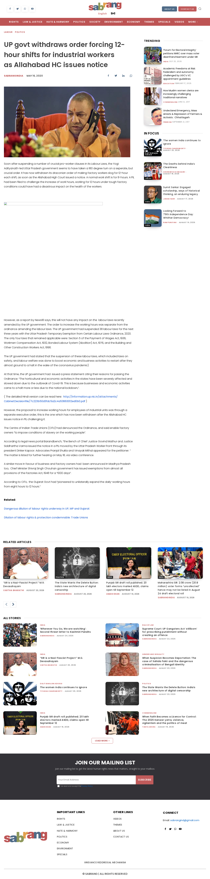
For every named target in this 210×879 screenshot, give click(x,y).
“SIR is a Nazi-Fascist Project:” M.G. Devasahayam (61, 659)
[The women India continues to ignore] (153, 147)
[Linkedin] (123, 75)
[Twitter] (17, 9)
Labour (8, 32)
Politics (20, 32)
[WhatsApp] (25, 9)
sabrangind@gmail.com (184, 820)
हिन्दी (113, 13)
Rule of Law (148, 625)
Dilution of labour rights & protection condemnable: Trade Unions (46, 517)
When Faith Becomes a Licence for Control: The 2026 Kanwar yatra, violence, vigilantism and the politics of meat (169, 720)
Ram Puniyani (170, 222)
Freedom (167, 122)
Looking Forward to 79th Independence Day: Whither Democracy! (178, 214)
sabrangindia (63, 594)
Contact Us (187, 9)
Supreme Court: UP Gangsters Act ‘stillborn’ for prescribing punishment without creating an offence (169, 632)
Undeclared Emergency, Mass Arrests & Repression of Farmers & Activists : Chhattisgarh (182, 114)
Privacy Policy (87, 786)
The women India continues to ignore (63, 687)
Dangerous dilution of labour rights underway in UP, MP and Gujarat (47, 509)
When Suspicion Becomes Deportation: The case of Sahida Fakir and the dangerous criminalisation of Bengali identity (169, 661)
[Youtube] (32, 9)
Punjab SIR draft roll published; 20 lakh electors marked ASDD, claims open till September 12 (127, 586)
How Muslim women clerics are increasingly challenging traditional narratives (181, 94)
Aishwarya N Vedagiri (174, 172)
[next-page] (13, 604)
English (102, 13)
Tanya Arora (149, 727)
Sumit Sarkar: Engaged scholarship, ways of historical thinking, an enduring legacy (181, 191)
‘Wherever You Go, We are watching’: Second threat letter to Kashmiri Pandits (65, 630)
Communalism (170, 102)
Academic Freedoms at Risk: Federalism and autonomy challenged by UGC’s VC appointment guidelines (179, 74)
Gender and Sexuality (153, 654)
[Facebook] (10, 9)
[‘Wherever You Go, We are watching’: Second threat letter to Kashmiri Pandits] (20, 635)
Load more (101, 740)
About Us (169, 9)
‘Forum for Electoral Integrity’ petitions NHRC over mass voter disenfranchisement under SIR (181, 53)
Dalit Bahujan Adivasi (151, 154)
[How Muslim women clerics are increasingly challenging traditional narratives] (153, 96)
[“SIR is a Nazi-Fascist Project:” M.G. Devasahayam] (25, 563)
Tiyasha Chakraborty (174, 148)
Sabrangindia (13, 75)
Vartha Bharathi (13, 590)
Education (168, 83)
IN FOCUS (151, 133)
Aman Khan (113, 594)
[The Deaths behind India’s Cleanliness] (153, 171)
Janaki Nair (169, 199)
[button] (200, 9)
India (165, 61)
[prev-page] (6, 604)
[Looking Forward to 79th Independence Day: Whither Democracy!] (153, 218)
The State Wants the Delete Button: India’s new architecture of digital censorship (77, 586)
